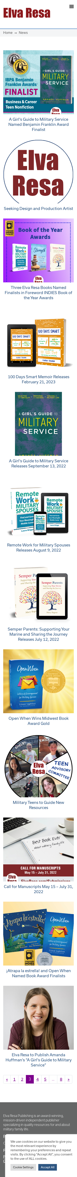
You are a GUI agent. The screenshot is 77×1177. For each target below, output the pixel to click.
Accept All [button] (47, 1167)
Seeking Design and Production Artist (38, 208)
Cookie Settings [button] (23, 1167)
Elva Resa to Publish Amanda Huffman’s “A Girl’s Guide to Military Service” (39, 1059)
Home (8, 32)
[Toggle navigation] (64, 13)
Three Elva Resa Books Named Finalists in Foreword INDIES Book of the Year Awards (38, 292)
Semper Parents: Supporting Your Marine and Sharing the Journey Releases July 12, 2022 (39, 634)
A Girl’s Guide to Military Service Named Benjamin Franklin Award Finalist (38, 124)
